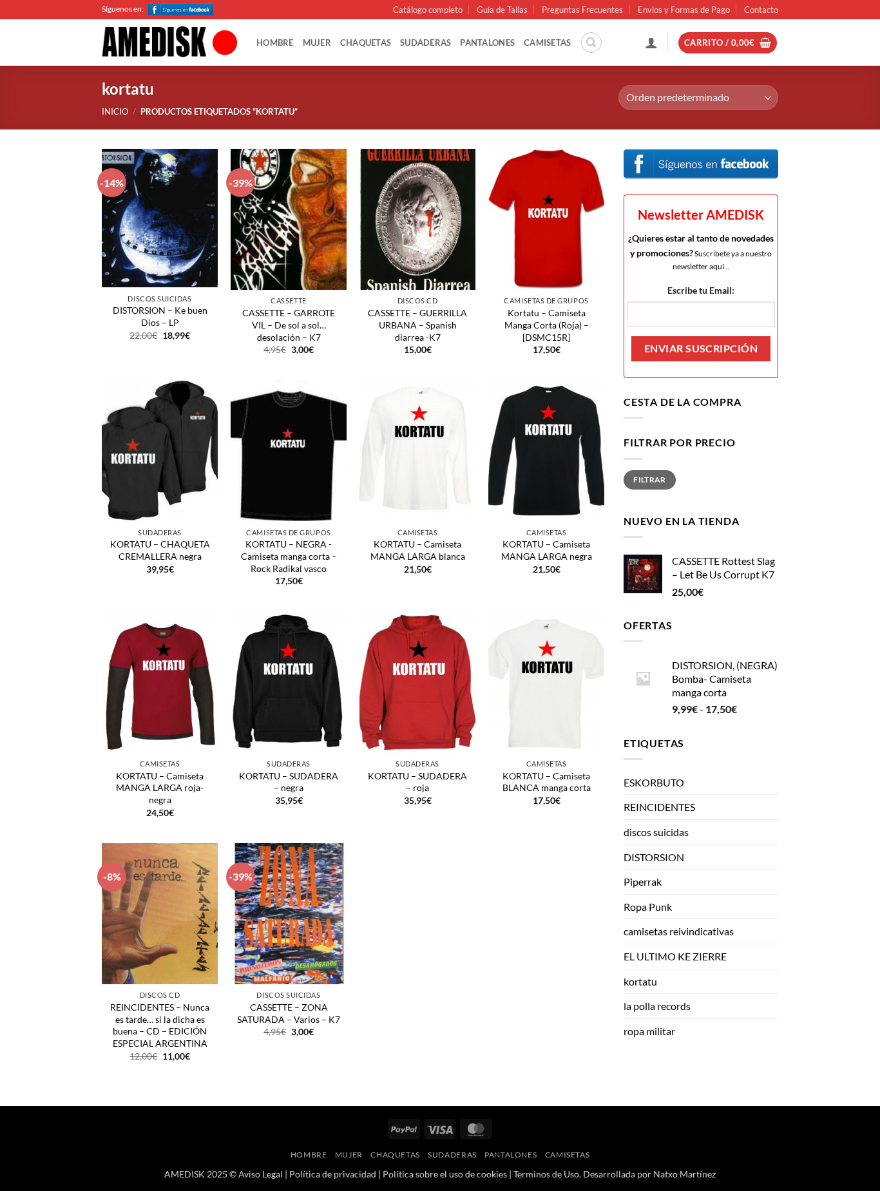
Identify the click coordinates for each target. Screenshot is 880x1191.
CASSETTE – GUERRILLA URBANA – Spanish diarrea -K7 (417, 324)
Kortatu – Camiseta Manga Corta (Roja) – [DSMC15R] (546, 324)
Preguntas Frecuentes (582, 10)
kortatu (640, 981)
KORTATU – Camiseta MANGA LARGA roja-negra (160, 787)
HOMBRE (275, 42)
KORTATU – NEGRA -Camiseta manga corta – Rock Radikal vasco (289, 555)
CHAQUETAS (365, 42)
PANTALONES (487, 42)
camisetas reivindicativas (679, 931)
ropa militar (649, 1031)
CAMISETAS (547, 42)
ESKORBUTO (654, 782)
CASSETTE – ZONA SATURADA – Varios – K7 (288, 1013)
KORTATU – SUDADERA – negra (288, 782)
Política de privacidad (332, 1173)
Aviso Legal (260, 1173)
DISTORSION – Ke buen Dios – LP (160, 316)
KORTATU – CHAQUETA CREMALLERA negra (160, 550)
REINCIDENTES (659, 807)
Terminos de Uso (546, 1173)
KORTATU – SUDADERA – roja (417, 782)
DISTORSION (654, 857)
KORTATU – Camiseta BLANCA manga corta (546, 782)
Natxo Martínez (684, 1173)
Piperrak (643, 881)
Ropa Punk (648, 906)
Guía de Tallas (502, 10)
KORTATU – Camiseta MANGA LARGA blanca (417, 550)
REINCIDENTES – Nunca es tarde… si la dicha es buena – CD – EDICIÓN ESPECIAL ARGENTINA (159, 1025)
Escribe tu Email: (700, 290)
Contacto (761, 10)
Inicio (115, 111)
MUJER (317, 42)
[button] (651, 42)
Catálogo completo (428, 10)
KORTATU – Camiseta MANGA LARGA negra (546, 550)
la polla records (657, 1006)
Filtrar (649, 479)
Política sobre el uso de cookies (445, 1173)
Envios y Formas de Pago (684, 10)
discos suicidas (656, 832)
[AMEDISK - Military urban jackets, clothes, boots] (169, 43)
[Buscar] (591, 42)
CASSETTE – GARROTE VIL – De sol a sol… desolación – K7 (288, 324)
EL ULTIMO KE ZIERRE (675, 956)
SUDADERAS (425, 42)
